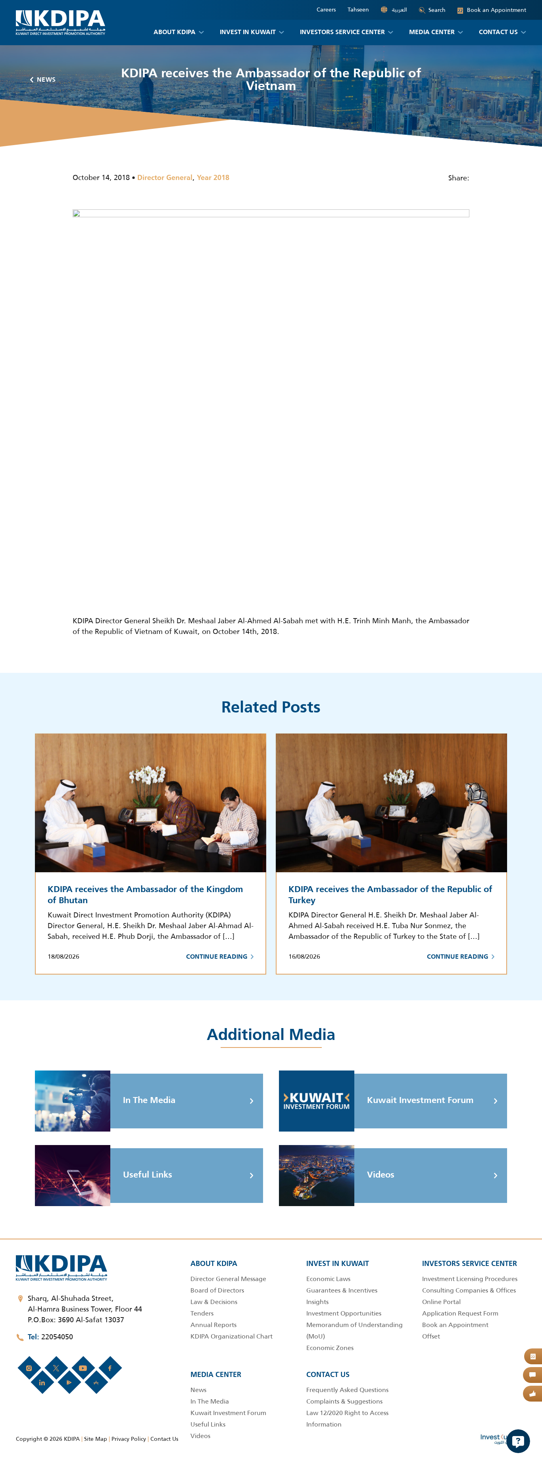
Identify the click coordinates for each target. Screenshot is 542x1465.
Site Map (95, 1438)
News (46, 80)
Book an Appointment (492, 10)
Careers (326, 10)
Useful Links (147, 1175)
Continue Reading (217, 957)
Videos (380, 1175)
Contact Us (164, 1438)
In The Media (149, 1100)
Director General (164, 178)
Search (437, 10)
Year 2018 (213, 178)
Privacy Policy (128, 1438)
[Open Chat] (518, 1441)
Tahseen (358, 10)
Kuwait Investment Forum (420, 1100)
